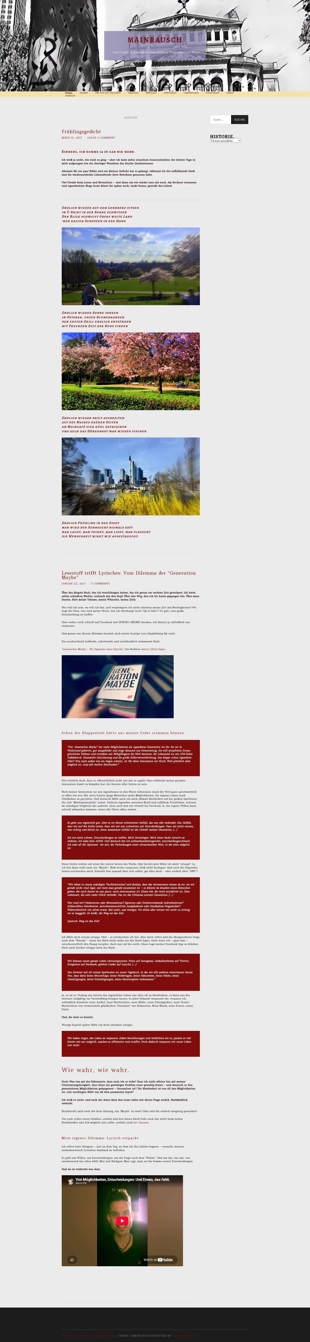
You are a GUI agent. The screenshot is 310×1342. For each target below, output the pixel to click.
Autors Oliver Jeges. (154, 649)
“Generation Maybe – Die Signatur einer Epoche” (93, 649)
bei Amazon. (142, 1122)
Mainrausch (155, 40)
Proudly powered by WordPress (88, 1335)
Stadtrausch (133, 93)
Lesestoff (230, 93)
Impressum (70, 95)
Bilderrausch (151, 93)
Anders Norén (183, 1335)
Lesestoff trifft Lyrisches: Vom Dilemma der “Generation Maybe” (129, 575)
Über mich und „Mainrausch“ (108, 93)
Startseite (84, 93)
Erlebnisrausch (170, 93)
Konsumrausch (212, 93)
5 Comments (100, 583)
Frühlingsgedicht (81, 131)
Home (68, 93)
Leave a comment (101, 137)
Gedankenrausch (191, 93)
